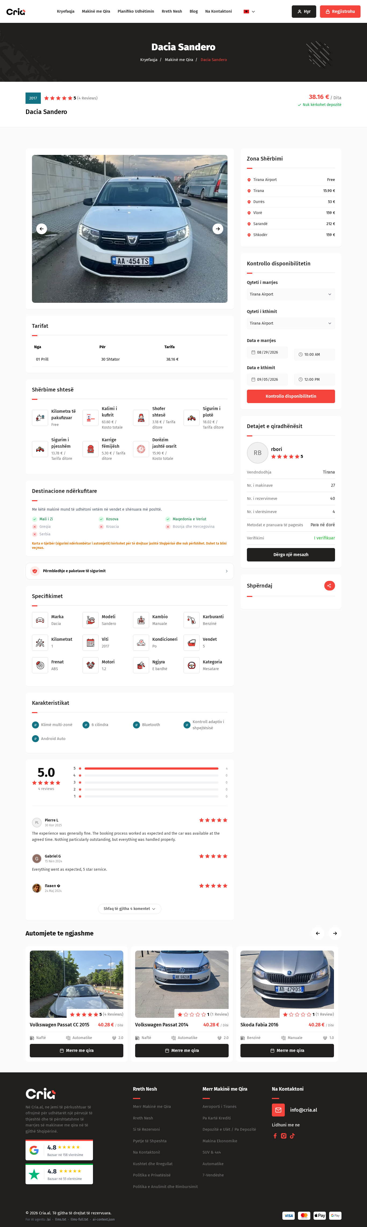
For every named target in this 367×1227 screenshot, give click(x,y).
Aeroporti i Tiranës (219, 1106)
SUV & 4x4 (212, 1152)
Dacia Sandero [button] (213, 59)
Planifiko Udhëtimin (136, 11)
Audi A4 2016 (254, 1025)
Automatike (213, 1163)
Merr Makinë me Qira (152, 1106)
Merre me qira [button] (80, 1050)
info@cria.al (303, 1110)
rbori (276, 449)
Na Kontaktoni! (146, 1152)
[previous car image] (41, 228)
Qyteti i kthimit (262, 311)
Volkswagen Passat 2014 (56, 1025)
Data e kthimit (261, 367)
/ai (48, 1219)
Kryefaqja (65, 11)
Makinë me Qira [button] (178, 59)
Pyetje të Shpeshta (150, 1141)
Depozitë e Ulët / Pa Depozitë (229, 1129)
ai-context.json (104, 1219)
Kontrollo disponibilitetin (291, 396)
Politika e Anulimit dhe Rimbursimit (165, 1186)
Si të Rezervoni (146, 1129)
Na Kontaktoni (218, 11)
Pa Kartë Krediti (217, 1118)
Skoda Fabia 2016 (154, 1025)
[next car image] (218, 228)
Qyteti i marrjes (262, 282)
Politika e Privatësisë (152, 1175)
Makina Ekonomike (220, 1141)
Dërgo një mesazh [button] (291, 554)
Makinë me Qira (96, 11)
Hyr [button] (307, 11)
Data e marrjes (261, 340)
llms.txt (60, 1219)
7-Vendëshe (213, 1175)
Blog (194, 11)
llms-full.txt (79, 1219)
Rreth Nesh (172, 11)
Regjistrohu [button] (343, 11)
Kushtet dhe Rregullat (152, 1163)
